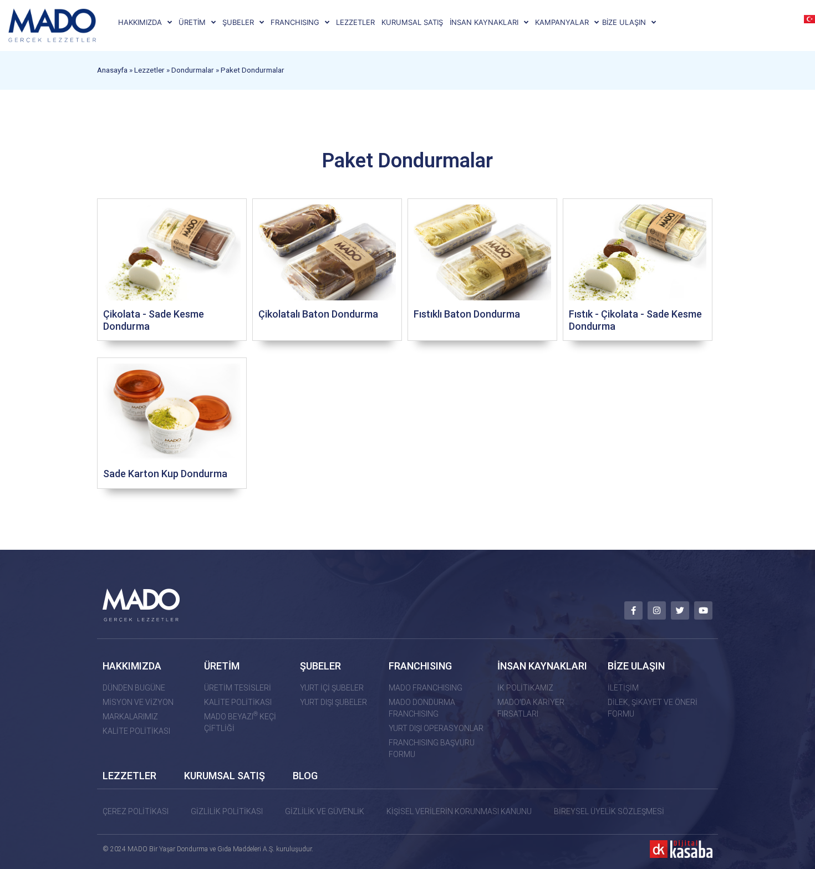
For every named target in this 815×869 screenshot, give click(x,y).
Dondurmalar (192, 69)
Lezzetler (149, 69)
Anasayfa (112, 69)
